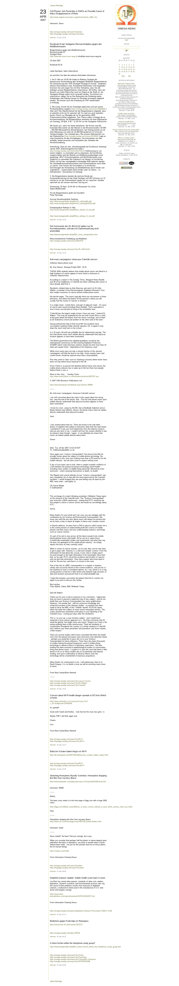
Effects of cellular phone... (126, 138)
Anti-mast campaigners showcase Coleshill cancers (73, 259)
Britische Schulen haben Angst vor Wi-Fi (68, 751)
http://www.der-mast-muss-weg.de (63, 56)
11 (124, 67)
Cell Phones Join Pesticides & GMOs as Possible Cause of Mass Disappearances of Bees (77, 12)
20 (129, 69)
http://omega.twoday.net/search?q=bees (66, 32)
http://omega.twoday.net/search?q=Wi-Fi (66, 739)
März (123, 76)
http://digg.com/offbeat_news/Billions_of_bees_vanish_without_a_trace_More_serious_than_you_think (91, 807)
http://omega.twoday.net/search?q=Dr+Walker (68, 683)
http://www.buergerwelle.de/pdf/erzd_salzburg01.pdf (70, 201)
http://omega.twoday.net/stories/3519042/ (82, 136)
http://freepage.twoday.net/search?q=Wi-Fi (67, 741)
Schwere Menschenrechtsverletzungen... (127, 130)
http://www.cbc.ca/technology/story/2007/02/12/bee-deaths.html (75, 821)
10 (122, 67)
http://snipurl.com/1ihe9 (59, 851)
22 (134, 69)
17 (122, 69)
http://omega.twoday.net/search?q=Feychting (68, 957)
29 (134, 71)
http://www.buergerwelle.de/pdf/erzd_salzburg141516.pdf (72, 203)
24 (122, 71)
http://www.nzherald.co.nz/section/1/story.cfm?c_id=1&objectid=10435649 (69, 702)
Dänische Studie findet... (126, 121)
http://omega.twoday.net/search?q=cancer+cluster (70, 681)
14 (131, 67)
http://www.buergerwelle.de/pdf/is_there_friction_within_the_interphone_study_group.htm (85, 947)
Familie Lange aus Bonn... (126, 113)
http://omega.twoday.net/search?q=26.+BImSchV (70, 249)
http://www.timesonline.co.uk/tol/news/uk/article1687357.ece (74, 376)
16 (119, 69)
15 (134, 67)
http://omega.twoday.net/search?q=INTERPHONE (70, 961)
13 (129, 67)
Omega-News (127, 28)
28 (131, 71)
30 (119, 74)
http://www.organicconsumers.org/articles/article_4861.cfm (73, 17)
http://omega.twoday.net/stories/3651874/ (66, 241)
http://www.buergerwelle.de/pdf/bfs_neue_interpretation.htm (74, 234)
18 (124, 69)
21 (131, 69)
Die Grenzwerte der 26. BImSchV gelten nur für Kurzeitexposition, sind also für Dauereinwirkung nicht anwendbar (74, 228)
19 (126, 69)
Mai (129, 76)
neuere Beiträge (56, 5)
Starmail (52, 37)
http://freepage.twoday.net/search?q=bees (67, 34)
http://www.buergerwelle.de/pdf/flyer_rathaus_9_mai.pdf (72, 210)
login (126, 40)
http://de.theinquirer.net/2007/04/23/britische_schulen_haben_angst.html (79, 755)
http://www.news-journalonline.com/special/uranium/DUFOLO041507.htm (72, 895)
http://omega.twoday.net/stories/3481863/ (88, 109)
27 (129, 71)
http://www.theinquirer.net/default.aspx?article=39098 (71, 385)
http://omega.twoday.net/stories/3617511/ (66, 151)
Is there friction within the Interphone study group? (72, 943)
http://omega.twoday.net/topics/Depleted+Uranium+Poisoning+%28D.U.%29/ (81, 911)
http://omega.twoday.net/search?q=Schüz (67, 955)
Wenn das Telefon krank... (127, 83)
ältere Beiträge (56, 981)
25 (124, 71)
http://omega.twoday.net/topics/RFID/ (65, 933)
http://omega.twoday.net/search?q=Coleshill (67, 685)
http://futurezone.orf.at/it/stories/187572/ (66, 925)
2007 (43, 19)
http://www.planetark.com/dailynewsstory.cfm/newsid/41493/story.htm (78, 782)
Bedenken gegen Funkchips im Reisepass (69, 921)
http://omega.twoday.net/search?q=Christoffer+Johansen (73, 959)
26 (126, 71)
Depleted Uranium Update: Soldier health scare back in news (77, 878)
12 (126, 67)
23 (43, 12)
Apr (43, 16)
